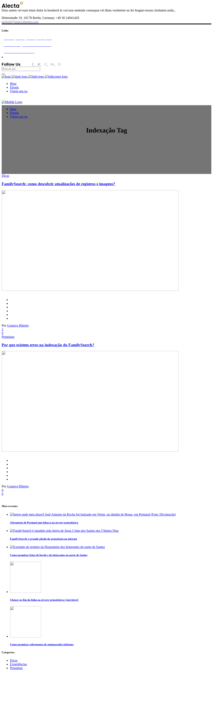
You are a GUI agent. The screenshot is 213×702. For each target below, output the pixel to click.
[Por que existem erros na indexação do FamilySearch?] (90, 450)
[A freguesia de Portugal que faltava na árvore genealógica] (93, 514)
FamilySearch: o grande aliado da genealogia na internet (43, 538)
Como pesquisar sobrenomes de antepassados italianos (42, 644)
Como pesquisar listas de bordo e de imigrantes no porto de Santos (48, 555)
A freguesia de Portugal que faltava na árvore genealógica (44, 522)
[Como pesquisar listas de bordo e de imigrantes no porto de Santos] (57, 547)
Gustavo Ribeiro (18, 325)
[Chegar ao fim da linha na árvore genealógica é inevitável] (25, 591)
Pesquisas (8, 337)
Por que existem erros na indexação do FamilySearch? (48, 345)
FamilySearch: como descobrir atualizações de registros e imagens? (58, 184)
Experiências (18, 664)
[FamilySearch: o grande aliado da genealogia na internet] (64, 530)
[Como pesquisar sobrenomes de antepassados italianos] (25, 636)
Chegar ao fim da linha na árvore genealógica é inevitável (44, 599)
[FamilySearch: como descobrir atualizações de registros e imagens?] (90, 289)
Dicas (5, 175)
